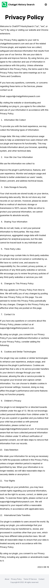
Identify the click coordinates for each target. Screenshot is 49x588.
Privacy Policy (16, 579)
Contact (41, 579)
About (7, 579)
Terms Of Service (30, 579)
